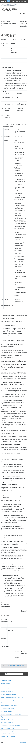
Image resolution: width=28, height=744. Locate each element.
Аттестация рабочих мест (7, 689)
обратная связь (23, 742)
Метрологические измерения (9, 700)
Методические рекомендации (9, 705)
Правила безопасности (7, 719)
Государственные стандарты (8, 694)
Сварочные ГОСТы (6, 680)
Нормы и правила (5, 717)
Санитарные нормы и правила (9, 733)
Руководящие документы (7, 708)
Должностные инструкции (8, 736)
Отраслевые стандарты (7, 722)
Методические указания (7, 703)
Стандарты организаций (7, 731)
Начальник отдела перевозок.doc (15, 665)
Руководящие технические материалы (11, 725)
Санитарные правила (6, 711)
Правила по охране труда (7, 728)
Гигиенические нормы (7, 691)
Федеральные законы (6, 686)
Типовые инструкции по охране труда (11, 714)
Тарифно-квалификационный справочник (12, 697)
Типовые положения (6, 683)
